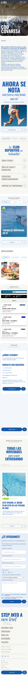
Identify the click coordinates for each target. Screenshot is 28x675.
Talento (4, 642)
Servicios (15, 138)
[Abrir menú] (24, 2)
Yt (7, 656)
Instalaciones (23, 138)
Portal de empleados (5, 652)
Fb (2, 656)
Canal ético (3, 665)
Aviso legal (3, 660)
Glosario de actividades (6, 649)
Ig (5, 656)
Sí (5, 572)
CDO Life (5, 635)
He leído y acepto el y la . (15, 595)
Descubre (5, 638)
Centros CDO (7, 627)
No (11, 572)
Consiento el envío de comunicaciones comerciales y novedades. (13, 598)
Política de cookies (4, 667)
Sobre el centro (6, 138)
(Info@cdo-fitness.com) (6, 622)
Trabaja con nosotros (6, 646)
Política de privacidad (4, 662)
